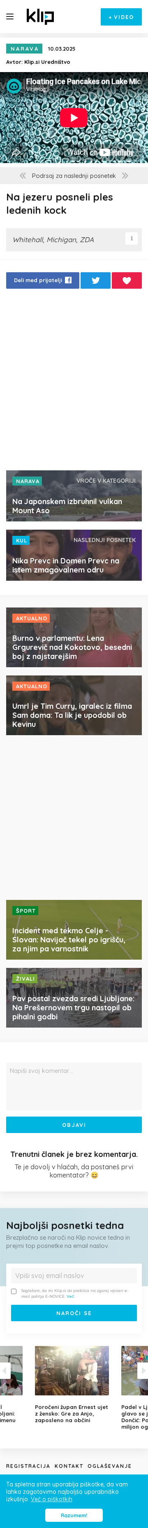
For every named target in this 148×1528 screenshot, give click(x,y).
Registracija (28, 1466)
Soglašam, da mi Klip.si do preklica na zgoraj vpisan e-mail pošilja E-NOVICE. (75, 1293)
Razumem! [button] (74, 1515)
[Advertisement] (74, 382)
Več (70, 1296)
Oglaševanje (110, 1466)
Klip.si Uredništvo (47, 61)
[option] (74, 1384)
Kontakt (69, 1466)
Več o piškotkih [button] (51, 1499)
